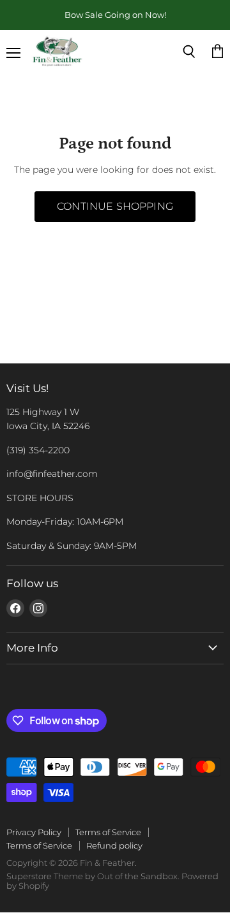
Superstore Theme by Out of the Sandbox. (93, 876)
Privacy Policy (33, 832)
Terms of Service (108, 832)
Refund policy (114, 845)
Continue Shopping (115, 206)
